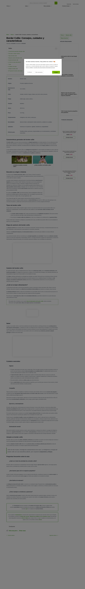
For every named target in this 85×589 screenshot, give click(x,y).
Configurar (29, 72)
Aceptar (56, 72)
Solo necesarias (38, 72)
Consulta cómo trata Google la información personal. (44, 67)
